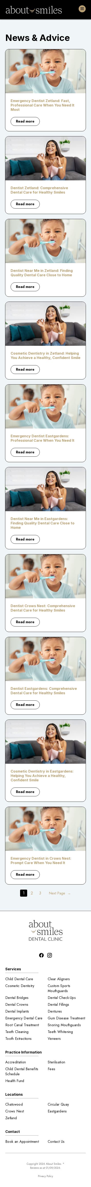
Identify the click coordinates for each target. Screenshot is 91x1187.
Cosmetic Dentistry (19, 985)
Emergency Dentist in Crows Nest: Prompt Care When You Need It (41, 860)
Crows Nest (14, 1111)
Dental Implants (17, 1011)
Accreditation (15, 1062)
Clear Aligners (59, 979)
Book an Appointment (22, 1141)
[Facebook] (41, 955)
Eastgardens (57, 1111)
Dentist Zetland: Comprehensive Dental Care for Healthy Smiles (39, 190)
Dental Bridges (16, 997)
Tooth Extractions (18, 1038)
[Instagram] (49, 955)
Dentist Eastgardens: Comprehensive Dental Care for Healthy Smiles (44, 690)
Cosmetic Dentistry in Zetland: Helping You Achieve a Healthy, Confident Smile (45, 355)
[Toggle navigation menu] (82, 8)
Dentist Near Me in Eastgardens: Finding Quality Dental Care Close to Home (42, 523)
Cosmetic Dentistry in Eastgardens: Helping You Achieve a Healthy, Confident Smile (42, 775)
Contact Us (56, 1141)
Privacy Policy (45, 1176)
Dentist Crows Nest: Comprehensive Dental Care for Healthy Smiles (43, 608)
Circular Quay (58, 1104)
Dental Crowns (16, 1004)
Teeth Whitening (60, 1031)
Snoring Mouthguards (64, 1025)
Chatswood (14, 1104)
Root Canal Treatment (22, 1025)
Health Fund (14, 1080)
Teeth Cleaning (16, 1031)
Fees (51, 1069)
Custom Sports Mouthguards (59, 988)
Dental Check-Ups (62, 997)
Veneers (54, 1038)
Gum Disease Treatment (66, 1018)
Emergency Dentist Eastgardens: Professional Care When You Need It (42, 438)
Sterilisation (56, 1062)
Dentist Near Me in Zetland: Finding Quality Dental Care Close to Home (42, 272)
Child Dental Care (19, 979)
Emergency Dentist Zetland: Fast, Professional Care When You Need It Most (42, 105)
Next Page (60, 893)
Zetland (11, 1118)
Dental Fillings (58, 1004)
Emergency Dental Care (24, 1018)
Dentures (55, 1011)
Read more (28, 122)
